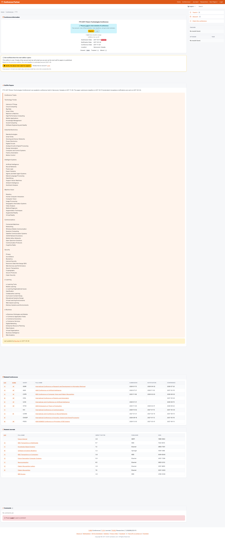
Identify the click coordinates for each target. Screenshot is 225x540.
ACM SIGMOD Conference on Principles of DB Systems (53, 421)
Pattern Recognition (24, 470)
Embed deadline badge (94, 35)
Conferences (9, 12)
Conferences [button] (186, 2)
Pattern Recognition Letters (26, 466)
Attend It (196, 17)
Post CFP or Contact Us (135, 533)
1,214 (103, 530)
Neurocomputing (23, 462)
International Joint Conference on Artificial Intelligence (53, 402)
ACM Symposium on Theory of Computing (49, 406)
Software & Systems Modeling (27, 451)
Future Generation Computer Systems (29, 458)
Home (179, 2)
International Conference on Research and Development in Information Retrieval (60, 386)
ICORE (14, 382)
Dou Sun (17, 341)
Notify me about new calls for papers (17, 66)
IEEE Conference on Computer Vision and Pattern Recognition (55, 394)
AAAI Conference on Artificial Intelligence (48, 390)
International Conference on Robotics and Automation (52, 398)
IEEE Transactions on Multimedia (28, 443)
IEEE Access (21, 474)
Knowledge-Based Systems (26, 447)
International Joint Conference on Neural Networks (51, 414)
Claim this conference (199, 21)
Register (91, 31)
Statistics (106, 533)
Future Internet (22, 439)
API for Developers (97, 533)
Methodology (87, 533)
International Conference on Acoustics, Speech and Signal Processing (57, 417)
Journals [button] (195, 2)
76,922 (114, 530)
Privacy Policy (114, 533)
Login (221, 2)
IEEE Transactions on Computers (28, 454)
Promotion (146, 533)
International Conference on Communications (50, 410)
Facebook (122, 533)
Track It (196, 12)
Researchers (204, 2)
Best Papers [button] (213, 2)
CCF (5, 382)
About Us (79, 533)
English (191, 6)
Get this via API (95, 37)
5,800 (90, 530)
